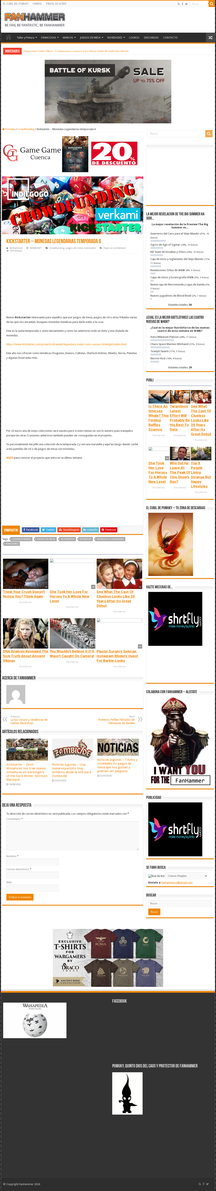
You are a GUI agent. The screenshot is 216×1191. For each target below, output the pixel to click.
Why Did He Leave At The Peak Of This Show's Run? (180, 472)
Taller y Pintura (25, 37)
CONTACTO (170, 37)
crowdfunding (26, 129)
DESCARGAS (151, 37)
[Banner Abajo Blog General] (108, 957)
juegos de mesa (74, 248)
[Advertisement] (72, 285)
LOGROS (134, 37)
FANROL (37, 3)
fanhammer (16, 248)
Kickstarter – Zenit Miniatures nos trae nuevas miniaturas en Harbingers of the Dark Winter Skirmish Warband (26, 772)
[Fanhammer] (34, 19)
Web (9, 882)
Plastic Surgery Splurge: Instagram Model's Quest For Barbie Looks (117, 656)
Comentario (14, 819)
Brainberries (25, 602)
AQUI (9, 457)
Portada (10, 129)
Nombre (12, 856)
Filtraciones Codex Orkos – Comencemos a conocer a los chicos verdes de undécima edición (76, 51)
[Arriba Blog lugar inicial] (108, 91)
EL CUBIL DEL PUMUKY (16, 3)
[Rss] (178, 4)
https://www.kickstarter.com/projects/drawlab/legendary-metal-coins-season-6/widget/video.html (66, 344)
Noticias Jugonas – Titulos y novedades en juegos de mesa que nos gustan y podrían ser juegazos (117, 765)
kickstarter (90, 248)
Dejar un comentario (115, 248)
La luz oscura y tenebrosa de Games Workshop (29, 720)
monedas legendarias (110, 539)
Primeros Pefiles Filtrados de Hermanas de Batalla (116, 720)
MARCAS (68, 37)
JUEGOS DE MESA (90, 37)
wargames (12, 543)
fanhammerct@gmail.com (177, 882)
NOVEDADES (114, 37)
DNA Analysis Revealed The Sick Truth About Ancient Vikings (25, 656)
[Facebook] (182, 4)
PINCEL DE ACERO (56, 3)
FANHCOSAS (48, 37)
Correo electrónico (18, 869)
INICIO (8, 37)
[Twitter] (186, 4)
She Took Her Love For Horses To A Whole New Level (69, 596)
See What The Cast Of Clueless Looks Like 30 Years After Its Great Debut (201, 420)
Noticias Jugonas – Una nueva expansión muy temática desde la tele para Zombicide (71, 770)
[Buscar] (212, 4)
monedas (85, 539)
